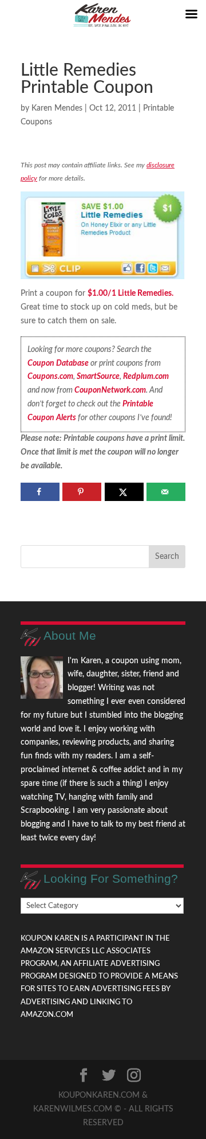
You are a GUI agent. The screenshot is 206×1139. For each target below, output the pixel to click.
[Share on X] (124, 492)
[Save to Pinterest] (81, 492)
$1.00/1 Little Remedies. (130, 293)
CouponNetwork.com (110, 390)
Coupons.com (50, 377)
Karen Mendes (56, 108)
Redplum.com (146, 377)
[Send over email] (165, 492)
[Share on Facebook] (40, 492)
